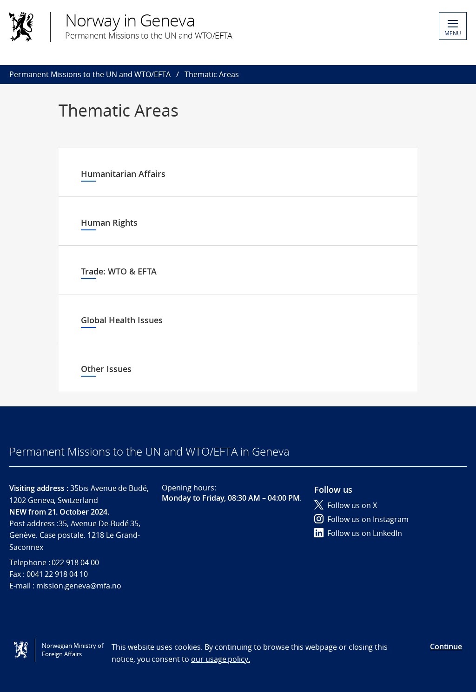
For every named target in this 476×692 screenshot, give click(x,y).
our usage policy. (220, 659)
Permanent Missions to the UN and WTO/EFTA (90, 74)
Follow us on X (352, 505)
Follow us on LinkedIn (364, 533)
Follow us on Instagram (368, 519)
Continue (446, 646)
